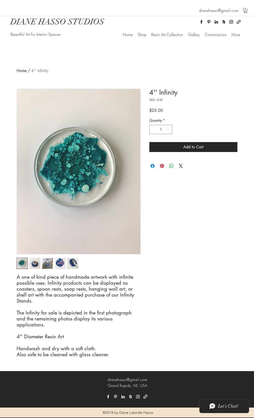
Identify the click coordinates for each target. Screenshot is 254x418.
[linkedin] (216, 21)
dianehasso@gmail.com (127, 379)
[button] (246, 10)
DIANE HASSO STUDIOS (57, 22)
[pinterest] (208, 21)
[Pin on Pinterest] (162, 166)
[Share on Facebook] (153, 166)
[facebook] (201, 21)
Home (22, 70)
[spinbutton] (160, 129)
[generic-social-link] (238, 21)
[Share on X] (181, 166)
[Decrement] (153, 129)
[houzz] (223, 21)
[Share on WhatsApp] (171, 166)
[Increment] (168, 129)
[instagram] (231, 21)
